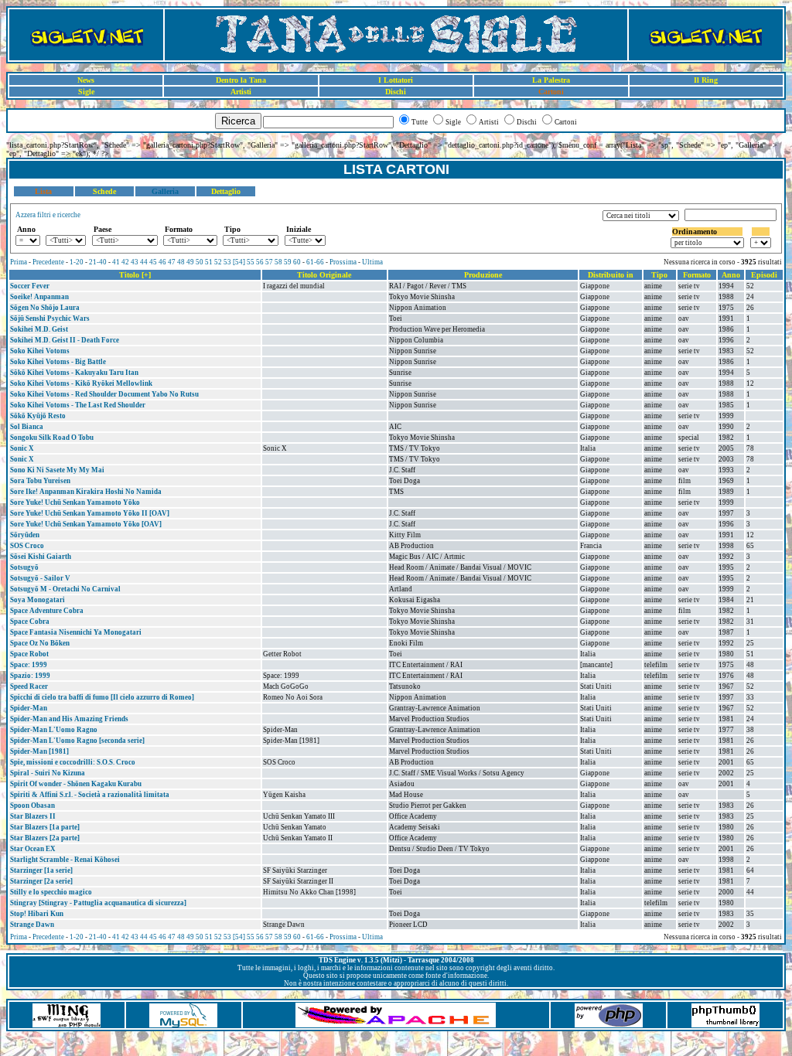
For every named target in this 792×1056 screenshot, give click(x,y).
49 (190, 262)
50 (199, 262)
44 (144, 262)
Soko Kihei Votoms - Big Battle (58, 362)
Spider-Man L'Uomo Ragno (53, 730)
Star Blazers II (33, 816)
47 (172, 262)
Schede (104, 191)
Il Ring (706, 80)
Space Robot (29, 654)
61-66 (315, 262)
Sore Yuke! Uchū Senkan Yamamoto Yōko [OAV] (86, 524)
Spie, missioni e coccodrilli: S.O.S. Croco (72, 762)
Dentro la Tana (241, 80)
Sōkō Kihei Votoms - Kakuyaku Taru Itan (74, 372)
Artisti (240, 91)
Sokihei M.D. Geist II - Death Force (64, 340)
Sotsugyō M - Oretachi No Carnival (65, 589)
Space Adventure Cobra (47, 611)
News (85, 80)
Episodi (764, 275)
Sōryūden (24, 535)
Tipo (659, 275)
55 (250, 262)
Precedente (48, 262)
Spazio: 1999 (30, 676)
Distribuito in (610, 275)
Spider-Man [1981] (39, 751)
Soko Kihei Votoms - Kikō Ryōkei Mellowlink (81, 383)
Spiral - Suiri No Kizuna (47, 773)
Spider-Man (28, 708)
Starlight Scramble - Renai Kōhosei (65, 860)
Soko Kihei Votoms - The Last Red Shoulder (77, 405)
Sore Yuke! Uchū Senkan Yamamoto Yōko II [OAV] (89, 513)
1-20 (77, 262)
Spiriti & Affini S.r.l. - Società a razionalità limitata (89, 795)
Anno (731, 275)
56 (260, 262)
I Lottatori (395, 80)
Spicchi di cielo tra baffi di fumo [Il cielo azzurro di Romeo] (102, 697)
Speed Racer (29, 686)
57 (269, 262)
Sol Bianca (26, 427)
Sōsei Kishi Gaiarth (40, 556)
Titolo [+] (135, 275)
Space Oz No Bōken (40, 643)
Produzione (483, 275)
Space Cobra (30, 621)
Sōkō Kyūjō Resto (38, 416)
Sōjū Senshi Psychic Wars (50, 318)
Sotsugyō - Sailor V (40, 578)
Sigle (86, 91)
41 (116, 262)
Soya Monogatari (37, 600)
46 (162, 262)
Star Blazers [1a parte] (45, 827)
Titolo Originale (324, 275)
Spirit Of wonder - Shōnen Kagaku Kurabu (76, 784)
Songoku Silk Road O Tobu (52, 437)
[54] (239, 262)
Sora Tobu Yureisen (40, 481)
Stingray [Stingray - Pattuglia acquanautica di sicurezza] (98, 903)
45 (153, 262)
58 (278, 262)
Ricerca (238, 121)
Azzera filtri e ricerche (47, 215)
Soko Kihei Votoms (40, 351)
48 (181, 262)
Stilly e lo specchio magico (51, 892)
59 (288, 262)
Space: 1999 (28, 665)
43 (134, 262)
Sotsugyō (24, 567)
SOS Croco (27, 546)
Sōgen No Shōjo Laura (45, 308)
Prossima (343, 262)
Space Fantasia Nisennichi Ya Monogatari (76, 632)
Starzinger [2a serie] (41, 881)
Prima (18, 262)
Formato (697, 275)
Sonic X (22, 448)
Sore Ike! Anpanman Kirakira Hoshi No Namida (86, 492)
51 (209, 262)
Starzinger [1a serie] (41, 870)
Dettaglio (226, 191)
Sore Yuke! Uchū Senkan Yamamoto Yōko (75, 502)
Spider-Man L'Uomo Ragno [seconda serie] (77, 740)
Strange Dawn (32, 924)
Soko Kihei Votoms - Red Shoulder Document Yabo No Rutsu (104, 394)
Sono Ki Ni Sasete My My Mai (57, 470)
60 (297, 262)
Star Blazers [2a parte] (45, 838)
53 (227, 262)
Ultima (372, 262)
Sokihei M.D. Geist (39, 329)
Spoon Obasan (32, 805)
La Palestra (551, 80)
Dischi (395, 91)
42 (125, 262)
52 (218, 262)
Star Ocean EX (33, 849)
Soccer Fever (30, 286)
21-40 (98, 262)
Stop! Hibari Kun (36, 914)
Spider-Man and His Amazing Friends (69, 719)
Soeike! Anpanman (39, 297)
